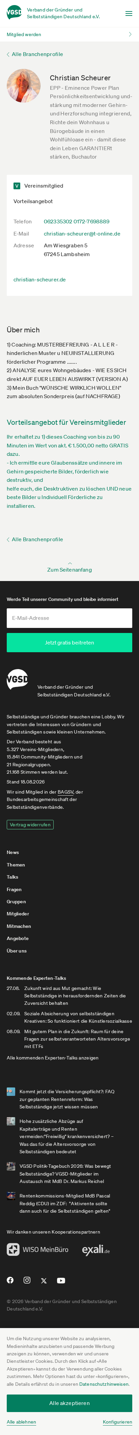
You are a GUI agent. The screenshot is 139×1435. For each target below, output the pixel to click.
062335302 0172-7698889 (77, 221)
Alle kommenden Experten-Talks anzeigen (53, 1058)
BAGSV (65, 792)
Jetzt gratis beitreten (69, 642)
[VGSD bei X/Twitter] (44, 1283)
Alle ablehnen (21, 1422)
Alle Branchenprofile (37, 54)
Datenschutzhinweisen (104, 1384)
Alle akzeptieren (69, 1403)
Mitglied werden (24, 34)
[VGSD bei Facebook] (9, 1282)
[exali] (96, 1252)
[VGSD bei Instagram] (27, 1282)
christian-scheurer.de (39, 279)
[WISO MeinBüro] (37, 1251)
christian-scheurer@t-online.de (82, 233)
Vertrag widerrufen (30, 825)
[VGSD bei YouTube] (61, 1283)
